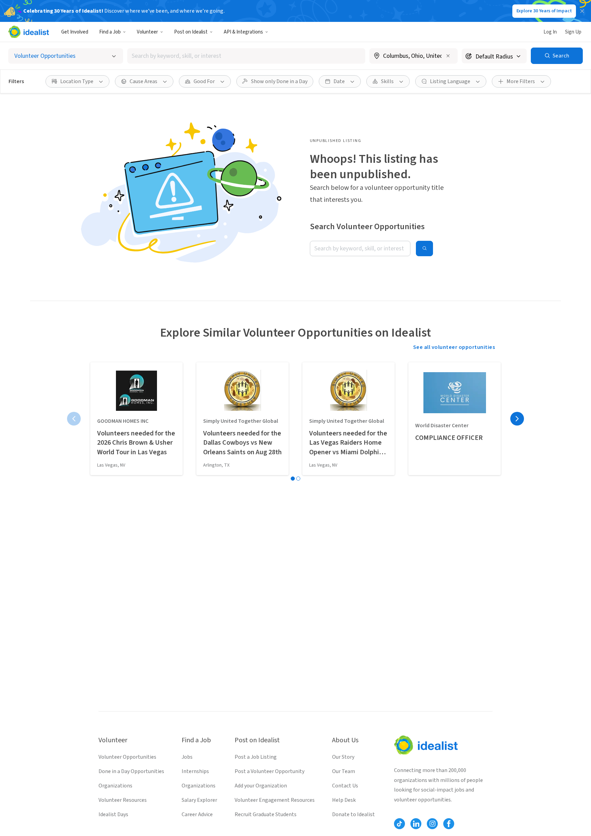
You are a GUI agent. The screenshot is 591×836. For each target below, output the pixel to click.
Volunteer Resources (122, 800)
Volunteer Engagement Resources (275, 800)
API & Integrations (243, 32)
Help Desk (344, 800)
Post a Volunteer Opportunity (269, 771)
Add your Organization (261, 785)
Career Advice (197, 814)
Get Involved (74, 32)
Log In (550, 32)
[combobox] (246, 56)
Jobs (187, 757)
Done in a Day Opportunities (131, 771)
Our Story (343, 757)
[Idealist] (28, 32)
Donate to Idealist (353, 814)
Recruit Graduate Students (266, 814)
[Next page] (517, 419)
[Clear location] (448, 55)
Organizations (115, 785)
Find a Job (110, 32)
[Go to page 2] (298, 478)
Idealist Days (113, 814)
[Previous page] (74, 419)
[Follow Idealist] (399, 823)
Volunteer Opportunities (127, 757)
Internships (195, 771)
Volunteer (147, 32)
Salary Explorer (199, 800)
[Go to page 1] (293, 478)
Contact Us (345, 785)
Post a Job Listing (256, 757)
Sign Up (573, 32)
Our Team (343, 771)
